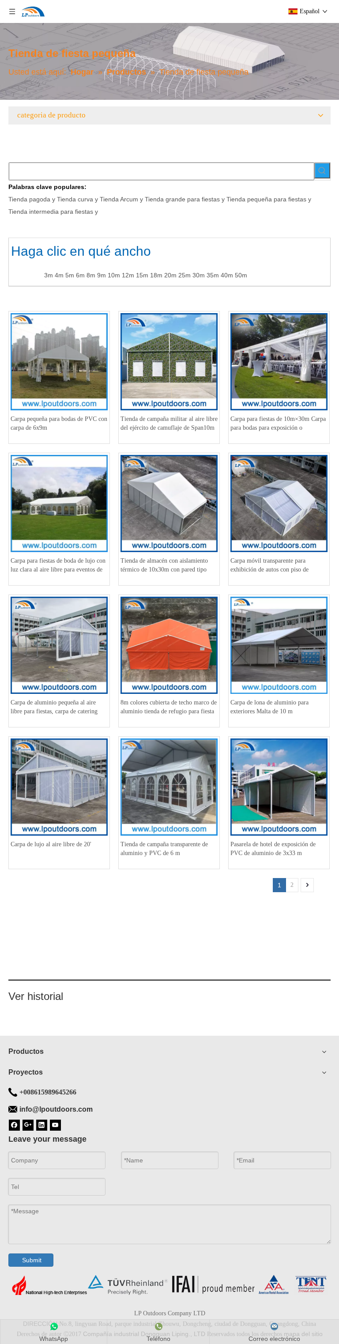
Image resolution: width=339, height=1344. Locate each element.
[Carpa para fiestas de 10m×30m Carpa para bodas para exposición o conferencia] (279, 361)
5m (69, 275)
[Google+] (28, 1124)
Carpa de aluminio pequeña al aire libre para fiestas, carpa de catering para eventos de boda (54, 707)
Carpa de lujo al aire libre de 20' (51, 844)
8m (91, 275)
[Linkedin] (41, 1124)
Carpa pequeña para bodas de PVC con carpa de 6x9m (59, 423)
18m (156, 275)
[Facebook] (14, 1124)
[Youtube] (55, 1124)
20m (170, 275)
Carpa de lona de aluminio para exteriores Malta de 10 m (269, 707)
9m (101, 275)
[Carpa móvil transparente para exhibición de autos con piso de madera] (279, 503)
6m (80, 275)
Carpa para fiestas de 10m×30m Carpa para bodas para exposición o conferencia (278, 424)
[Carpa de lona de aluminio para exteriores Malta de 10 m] (279, 644)
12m (128, 275)
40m (227, 275)
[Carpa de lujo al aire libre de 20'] (59, 786)
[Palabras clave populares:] (322, 170)
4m (59, 275)
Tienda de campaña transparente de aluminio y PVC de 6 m (164, 848)
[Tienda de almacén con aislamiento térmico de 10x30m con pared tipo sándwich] (169, 503)
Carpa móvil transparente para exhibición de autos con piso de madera (269, 565)
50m (241, 275)
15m (142, 275)
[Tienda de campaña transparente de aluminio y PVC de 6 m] (169, 786)
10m (114, 275)
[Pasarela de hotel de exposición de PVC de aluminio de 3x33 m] (279, 786)
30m (198, 275)
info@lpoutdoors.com (56, 1109)
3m (48, 275)
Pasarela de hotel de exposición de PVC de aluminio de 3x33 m (273, 848)
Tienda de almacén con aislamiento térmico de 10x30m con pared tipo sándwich (164, 565)
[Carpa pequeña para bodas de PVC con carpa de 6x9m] (59, 361)
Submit (31, 1260)
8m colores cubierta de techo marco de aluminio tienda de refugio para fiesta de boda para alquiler (169, 707)
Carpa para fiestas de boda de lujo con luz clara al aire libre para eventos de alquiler (58, 565)
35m (213, 275)
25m (184, 275)
